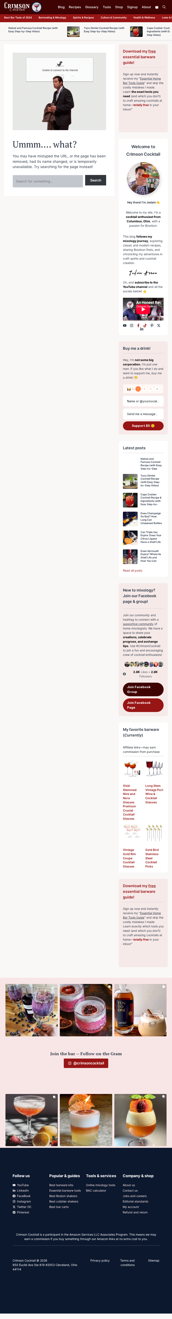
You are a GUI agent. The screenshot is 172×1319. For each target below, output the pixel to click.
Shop (119, 7)
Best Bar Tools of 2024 (18, 17)
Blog (61, 7)
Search (95, 180)
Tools (107, 7)
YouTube (23, 1185)
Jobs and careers (135, 1196)
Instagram (24, 1201)
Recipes (75, 7)
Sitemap (153, 1260)
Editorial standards (135, 1201)
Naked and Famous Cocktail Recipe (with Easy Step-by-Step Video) (151, 465)
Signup (132, 7)
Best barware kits (61, 1185)
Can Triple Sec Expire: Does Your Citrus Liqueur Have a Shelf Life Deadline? (151, 539)
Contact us (130, 1190)
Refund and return (135, 1212)
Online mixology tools (100, 1185)
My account (131, 1207)
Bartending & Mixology (52, 17)
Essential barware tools (65, 1190)
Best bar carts (59, 1207)
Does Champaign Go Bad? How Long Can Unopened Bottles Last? (151, 520)
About (146, 7)
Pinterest (23, 1212)
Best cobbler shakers (63, 1201)
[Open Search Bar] (164, 7)
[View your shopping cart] (156, 7)
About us (129, 1185)
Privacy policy (100, 1260)
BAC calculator (96, 1190)
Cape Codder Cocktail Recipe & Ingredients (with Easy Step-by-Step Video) (151, 501)
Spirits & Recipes (83, 17)
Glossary (92, 7)
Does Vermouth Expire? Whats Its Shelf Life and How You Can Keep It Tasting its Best (151, 559)
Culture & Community (114, 17)
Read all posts (132, 570)
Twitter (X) (24, 1207)
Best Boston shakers (63, 1196)
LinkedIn (23, 1190)
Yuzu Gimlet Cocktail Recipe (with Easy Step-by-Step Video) (150, 480)
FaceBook (24, 1196)
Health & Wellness (144, 17)
